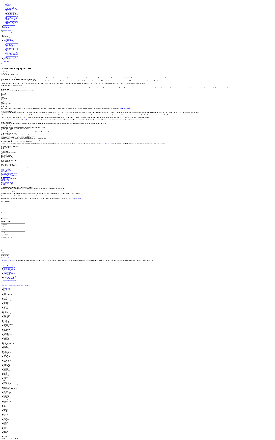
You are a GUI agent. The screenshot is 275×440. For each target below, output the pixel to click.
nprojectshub (4, 32)
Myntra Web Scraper (6, 174)
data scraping (120, 83)
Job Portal (61, 191)
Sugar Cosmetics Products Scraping (9, 175)
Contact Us (8, 5)
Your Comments (5, 217)
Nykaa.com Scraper (5, 177)
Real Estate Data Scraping (12, 17)
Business (24, 191)
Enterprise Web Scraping (12, 9)
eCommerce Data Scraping (12, 14)
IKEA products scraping (31, 119)
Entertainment (78, 191)
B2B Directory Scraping (11, 23)
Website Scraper (10, 10)
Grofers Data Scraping (6, 170)
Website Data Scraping (8, 7)
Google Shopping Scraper (7, 183)
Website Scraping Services (9, 25)
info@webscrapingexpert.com (16, 32)
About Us (8, 4)
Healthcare (51, 191)
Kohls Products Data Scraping (8, 184)
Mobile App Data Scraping (12, 16)
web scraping (126, 77)
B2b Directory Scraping (8, 278)
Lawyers (40, 191)
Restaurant (72, 191)
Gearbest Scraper (5, 179)
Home (4, 1)
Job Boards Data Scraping (12, 19)
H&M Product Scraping (6, 180)
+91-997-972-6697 (28, 285)
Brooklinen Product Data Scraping (9, 173)
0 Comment (4, 73)
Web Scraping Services (11, 8)
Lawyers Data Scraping (11, 18)
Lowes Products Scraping (7, 182)
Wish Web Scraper (5, 171)
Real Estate (45, 191)
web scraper (116, 80)
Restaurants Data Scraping (12, 22)
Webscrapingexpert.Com (6, 260)
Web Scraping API (10, 12)
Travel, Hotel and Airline (32, 191)
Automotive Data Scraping (12, 21)
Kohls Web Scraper (106, 143)
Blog (4, 26)
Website (2, 213)
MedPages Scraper (5, 169)
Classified (56, 191)
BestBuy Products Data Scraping (8, 178)
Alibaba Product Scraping (124, 108)
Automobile (67, 191)
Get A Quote (6, 27)
